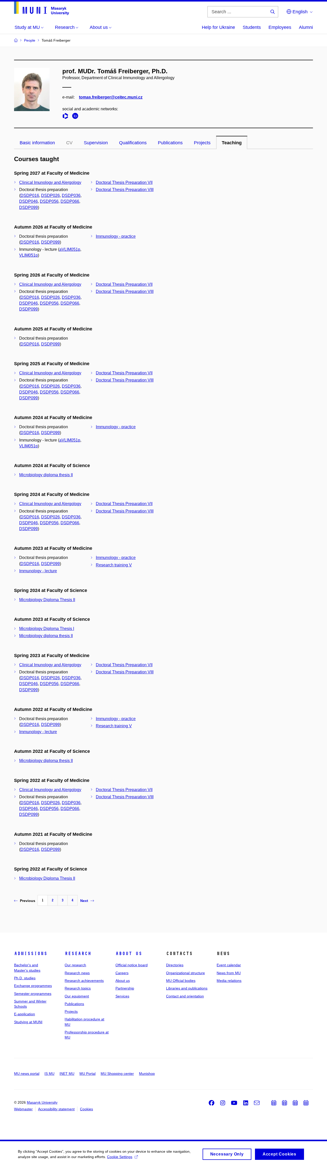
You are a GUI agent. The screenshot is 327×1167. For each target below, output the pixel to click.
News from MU (229, 973)
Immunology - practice (116, 236)
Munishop (147, 1073)
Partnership (124, 988)
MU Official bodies (180, 981)
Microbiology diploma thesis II (46, 475)
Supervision (96, 142)
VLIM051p (28, 255)
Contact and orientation (185, 996)
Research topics (78, 988)
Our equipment (77, 996)
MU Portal (87, 1073)
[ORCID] (76, 117)
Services (122, 996)
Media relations (229, 981)
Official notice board (131, 965)
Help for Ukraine (218, 27)
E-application (24, 1014)
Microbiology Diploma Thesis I (46, 628)
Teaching (232, 142)
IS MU (49, 1073)
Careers (122, 973)
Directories (174, 965)
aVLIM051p (69, 249)
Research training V (114, 565)
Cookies (86, 1109)
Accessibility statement (56, 1109)
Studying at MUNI (28, 1022)
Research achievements (84, 981)
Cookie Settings (119, 1157)
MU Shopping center (117, 1073)
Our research (75, 965)
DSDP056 (49, 201)
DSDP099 (28, 207)
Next (84, 901)
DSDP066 (70, 201)
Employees (279, 27)
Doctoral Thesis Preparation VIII (125, 189)
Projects (202, 142)
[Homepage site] (41, 8)
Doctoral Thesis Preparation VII (124, 182)
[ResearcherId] (66, 117)
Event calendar (229, 965)
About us (128, 953)
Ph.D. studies (25, 978)
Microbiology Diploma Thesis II (47, 600)
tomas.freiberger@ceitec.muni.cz (111, 97)
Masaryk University (42, 1102)
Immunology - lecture (38, 571)
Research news (77, 973)
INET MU (67, 1073)
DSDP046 (28, 201)
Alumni (306, 27)
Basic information (37, 142)
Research (78, 953)
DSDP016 (29, 195)
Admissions (30, 953)
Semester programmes (32, 994)
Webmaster (23, 1109)
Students (252, 27)
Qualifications (133, 142)
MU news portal (26, 1073)
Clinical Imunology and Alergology (50, 182)
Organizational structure (185, 973)
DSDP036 (71, 195)
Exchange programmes (33, 986)
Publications (170, 142)
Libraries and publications (186, 988)
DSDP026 (50, 195)
